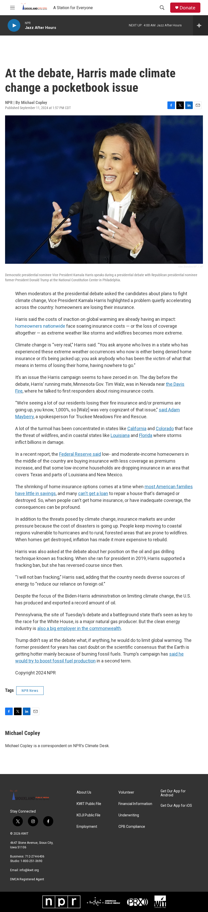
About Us (84, 792)
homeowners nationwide (40, 326)
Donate (187, 7)
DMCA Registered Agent (27, 879)
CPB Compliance (131, 827)
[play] (14, 25)
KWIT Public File (89, 804)
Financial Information (135, 804)
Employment (87, 827)
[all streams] (200, 25)
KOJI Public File (88, 815)
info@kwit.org (29, 870)
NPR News (30, 691)
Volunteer (126, 792)
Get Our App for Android (173, 793)
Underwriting (128, 815)
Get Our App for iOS (176, 806)
